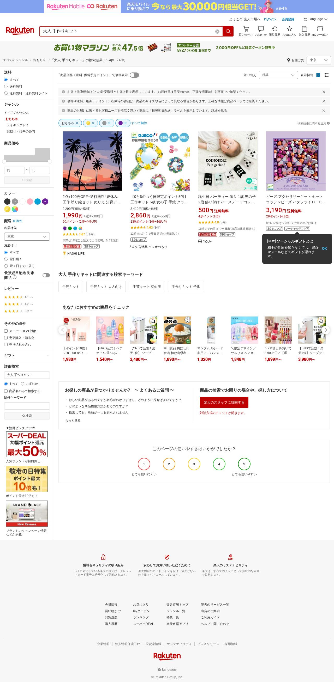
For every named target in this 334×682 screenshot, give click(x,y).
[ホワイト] (22, 201)
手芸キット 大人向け (106, 287)
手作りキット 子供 (186, 287)
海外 (19, 221)
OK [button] (324, 249)
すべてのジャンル (15, 60)
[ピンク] (30, 201)
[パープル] (45, 201)
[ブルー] (37, 201)
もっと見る (73, 420)
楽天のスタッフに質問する (224, 402)
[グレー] (15, 201)
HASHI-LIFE (76, 253)
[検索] (228, 31)
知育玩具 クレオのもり (151, 247)
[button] (316, 20)
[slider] (4, 161)
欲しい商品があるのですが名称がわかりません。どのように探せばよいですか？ (125, 400)
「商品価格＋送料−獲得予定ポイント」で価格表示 (92, 75)
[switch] (46, 275)
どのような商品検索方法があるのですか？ (98, 406)
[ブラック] (7, 201)
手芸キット (70, 287)
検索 (29, 180)
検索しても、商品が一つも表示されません (98, 412)
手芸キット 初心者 (147, 287)
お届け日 (10, 245)
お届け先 (10, 228)
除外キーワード (15, 397)
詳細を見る (219, 110)
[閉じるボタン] (324, 92)
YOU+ (207, 241)
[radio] (6, 79)
